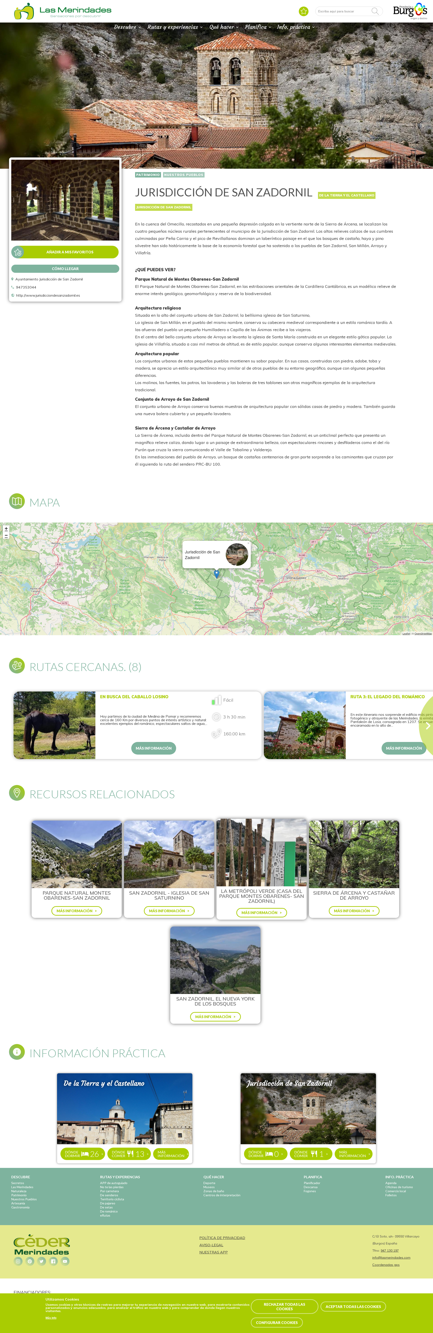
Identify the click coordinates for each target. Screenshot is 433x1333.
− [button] (6, 535)
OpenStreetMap (423, 633)
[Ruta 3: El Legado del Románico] (305, 725)
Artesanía (18, 1203)
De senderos (109, 1195)
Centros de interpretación (221, 1195)
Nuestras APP (213, 1252)
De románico (109, 1211)
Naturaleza (18, 1191)
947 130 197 (390, 1251)
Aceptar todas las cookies (353, 1306)
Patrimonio (148, 175)
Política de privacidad (222, 1237)
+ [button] (6, 528)
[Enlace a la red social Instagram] (18, 1261)
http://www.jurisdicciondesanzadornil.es (48, 295)
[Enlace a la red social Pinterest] (29, 1261)
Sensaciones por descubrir (75, 16)
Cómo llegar (65, 268)
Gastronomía (20, 1207)
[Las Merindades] (24, 19)
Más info (51, 1317)
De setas (106, 1207)
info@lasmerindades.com (391, 1258)
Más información (154, 748)
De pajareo (107, 1203)
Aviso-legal (211, 1245)
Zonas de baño (213, 1191)
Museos (209, 1187)
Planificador (312, 1183)
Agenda (390, 1183)
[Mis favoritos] (304, 11)
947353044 (26, 287)
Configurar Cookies (277, 1322)
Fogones (310, 1191)
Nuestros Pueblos (183, 175)
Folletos (391, 1195)
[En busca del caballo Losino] (54, 725)
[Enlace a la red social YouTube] (64, 1261)
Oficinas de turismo (399, 1187)
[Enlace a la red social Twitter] (41, 1261)
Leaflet (406, 633)
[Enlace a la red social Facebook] (53, 1261)
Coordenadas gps (386, 1265)
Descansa (311, 1187)
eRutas (105, 1215)
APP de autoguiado (113, 1183)
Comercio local (395, 1191)
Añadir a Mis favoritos (69, 252)
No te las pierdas (112, 1187)
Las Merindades (22, 1187)
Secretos (17, 1183)
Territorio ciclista (112, 1199)
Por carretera (109, 1191)
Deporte (209, 1183)
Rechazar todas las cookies (284, 1306)
